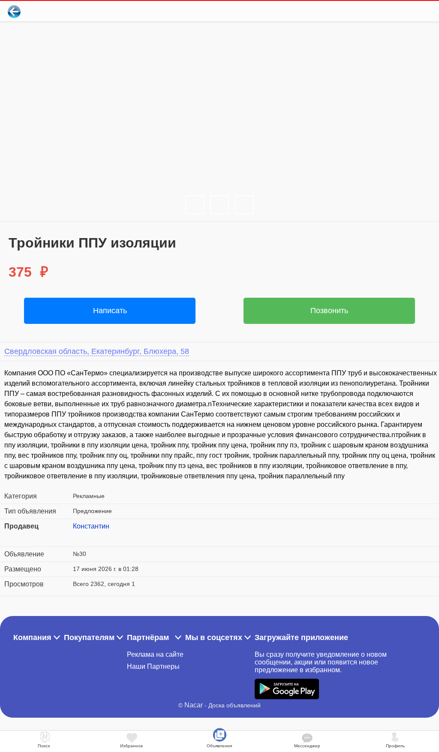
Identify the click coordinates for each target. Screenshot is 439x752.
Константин (91, 526)
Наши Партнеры (153, 666)
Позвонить (329, 310)
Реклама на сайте (155, 654)
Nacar (193, 705)
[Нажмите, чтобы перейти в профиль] (79, 536)
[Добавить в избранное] (397, 11)
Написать (110, 310)
